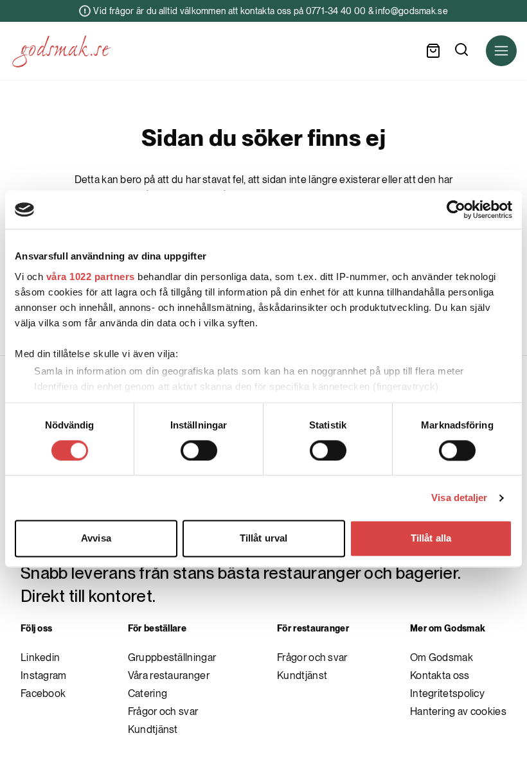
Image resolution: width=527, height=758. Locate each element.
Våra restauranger (169, 675)
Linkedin (40, 657)
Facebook (43, 693)
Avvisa (96, 538)
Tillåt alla (431, 538)
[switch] (199, 450)
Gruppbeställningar (172, 657)
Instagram (44, 675)
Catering (147, 693)
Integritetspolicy (447, 693)
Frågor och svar (163, 711)
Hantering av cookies (458, 711)
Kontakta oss (440, 675)
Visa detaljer (459, 497)
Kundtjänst (153, 729)
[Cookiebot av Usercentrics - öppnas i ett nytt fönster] (456, 209)
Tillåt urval (263, 538)
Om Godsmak (441, 657)
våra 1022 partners (90, 276)
